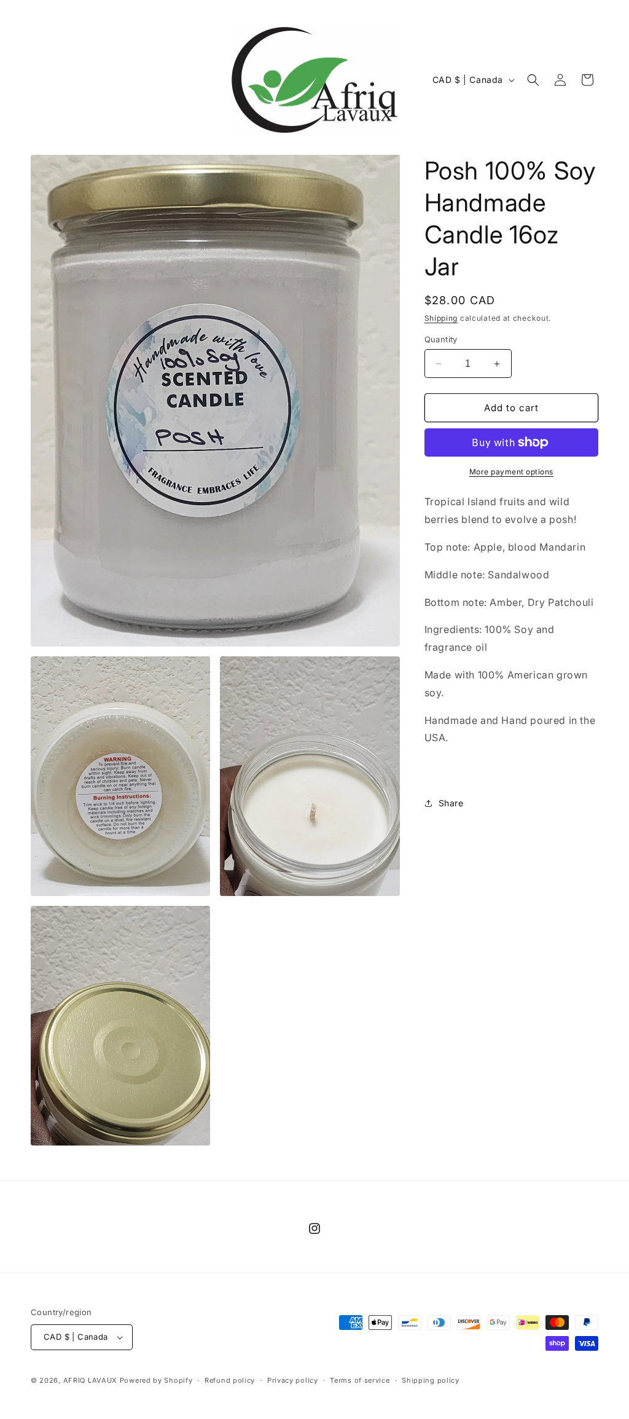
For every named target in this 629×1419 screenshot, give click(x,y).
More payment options (511, 471)
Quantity (441, 339)
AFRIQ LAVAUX (90, 1380)
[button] (533, 79)
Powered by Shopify (156, 1380)
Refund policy (230, 1380)
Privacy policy (292, 1380)
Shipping (441, 318)
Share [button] (451, 803)
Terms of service (359, 1380)
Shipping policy (430, 1380)
